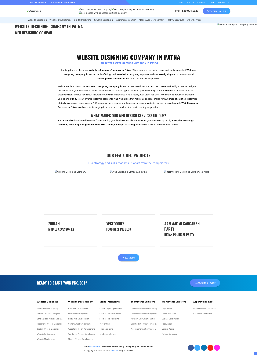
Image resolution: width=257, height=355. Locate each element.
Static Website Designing (47, 308)
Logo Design (167, 308)
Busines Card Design (170, 319)
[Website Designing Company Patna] (70, 192)
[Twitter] (197, 348)
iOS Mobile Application (202, 313)
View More (128, 257)
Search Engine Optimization (110, 308)
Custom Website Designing (48, 329)
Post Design (167, 324)
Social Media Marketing (109, 319)
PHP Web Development (77, 313)
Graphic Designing (103, 19)
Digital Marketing (82, 19)
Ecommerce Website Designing (144, 308)
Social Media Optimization (110, 313)
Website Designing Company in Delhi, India (127, 346)
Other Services (194, 19)
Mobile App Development (151, 19)
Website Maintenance (46, 339)
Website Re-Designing (46, 334)
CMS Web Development (78, 308)
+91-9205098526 (38, 2)
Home (180, 2)
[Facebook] (191, 348)
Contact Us (223, 2)
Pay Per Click (104, 324)
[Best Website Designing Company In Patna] (186, 192)
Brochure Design (169, 313)
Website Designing (37, 19)
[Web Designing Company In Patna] (128, 192)
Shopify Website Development (80, 339)
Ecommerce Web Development (143, 313)
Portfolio (201, 2)
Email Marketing (106, 329)
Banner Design (168, 329)
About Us (189, 2)
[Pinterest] (210, 348)
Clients (212, 2)
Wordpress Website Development (81, 334)
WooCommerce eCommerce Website (144, 329)
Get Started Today (205, 283)
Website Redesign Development (81, 329)
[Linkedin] (204, 348)
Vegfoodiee (118, 226)
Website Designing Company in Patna (49, 26)
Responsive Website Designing (49, 324)
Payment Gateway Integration (143, 319)
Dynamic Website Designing (48, 313)
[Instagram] (217, 348)
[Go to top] (128, 353)
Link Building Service (107, 334)
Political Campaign (169, 334)
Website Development (60, 19)
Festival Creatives (175, 19)
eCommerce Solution (126, 19)
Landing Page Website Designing (50, 319)
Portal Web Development (78, 319)
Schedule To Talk (216, 11)
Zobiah (61, 226)
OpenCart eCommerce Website (144, 324)
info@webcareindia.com (63, 2)
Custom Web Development (79, 324)
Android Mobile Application (204, 308)
